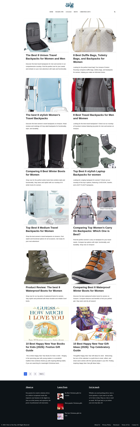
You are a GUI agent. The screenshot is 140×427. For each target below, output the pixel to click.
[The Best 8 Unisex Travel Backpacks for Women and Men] (46, 35)
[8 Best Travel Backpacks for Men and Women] (93, 95)
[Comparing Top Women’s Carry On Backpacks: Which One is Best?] (93, 207)
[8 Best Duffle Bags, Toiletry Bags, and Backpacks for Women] (93, 35)
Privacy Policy (106, 425)
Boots (76, 11)
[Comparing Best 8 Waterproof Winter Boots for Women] (93, 267)
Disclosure (116, 425)
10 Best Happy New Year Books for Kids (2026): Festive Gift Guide (45, 347)
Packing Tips (59, 11)
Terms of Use (126, 425)
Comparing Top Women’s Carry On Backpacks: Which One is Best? (92, 231)
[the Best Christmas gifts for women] (60, 396)
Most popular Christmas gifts (73, 403)
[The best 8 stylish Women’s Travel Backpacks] (46, 95)
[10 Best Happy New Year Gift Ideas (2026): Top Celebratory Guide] (93, 323)
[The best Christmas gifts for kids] (60, 416)
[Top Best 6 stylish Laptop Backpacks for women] (93, 151)
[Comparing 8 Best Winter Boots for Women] (46, 151)
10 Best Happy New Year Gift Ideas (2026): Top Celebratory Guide (91, 347)
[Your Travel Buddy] (70, 5)
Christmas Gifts (85, 11)
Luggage (69, 11)
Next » (42, 374)
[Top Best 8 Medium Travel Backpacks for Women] (46, 207)
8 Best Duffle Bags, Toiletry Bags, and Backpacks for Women (90, 58)
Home (51, 11)
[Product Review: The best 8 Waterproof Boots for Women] (46, 267)
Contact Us (135, 425)
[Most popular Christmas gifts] (60, 406)
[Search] (114, 11)
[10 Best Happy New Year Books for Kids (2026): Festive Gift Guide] (46, 323)
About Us (97, 425)
